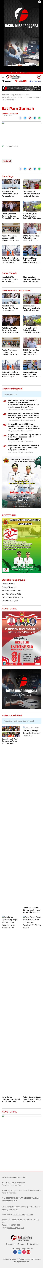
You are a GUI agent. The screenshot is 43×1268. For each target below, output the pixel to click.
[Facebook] (15, 1252)
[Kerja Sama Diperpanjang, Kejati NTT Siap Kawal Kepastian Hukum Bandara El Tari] (11, 1005)
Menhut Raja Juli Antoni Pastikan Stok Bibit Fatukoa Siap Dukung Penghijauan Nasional (31, 216)
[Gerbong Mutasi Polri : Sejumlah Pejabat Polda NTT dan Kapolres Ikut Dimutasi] (32, 250)
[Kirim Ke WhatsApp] (39, 118)
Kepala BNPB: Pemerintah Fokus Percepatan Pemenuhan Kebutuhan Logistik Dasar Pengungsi (10, 193)
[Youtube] (28, 1252)
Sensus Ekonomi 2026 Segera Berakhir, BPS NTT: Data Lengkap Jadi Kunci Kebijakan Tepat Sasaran (24, 426)
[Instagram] (24, 1252)
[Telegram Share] (34, 118)
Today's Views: (8, 587)
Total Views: (7, 601)
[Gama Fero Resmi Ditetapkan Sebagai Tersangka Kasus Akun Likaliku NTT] (32, 816)
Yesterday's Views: (9, 590)
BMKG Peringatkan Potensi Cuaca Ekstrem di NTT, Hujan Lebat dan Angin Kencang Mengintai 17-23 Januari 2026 (31, 238)
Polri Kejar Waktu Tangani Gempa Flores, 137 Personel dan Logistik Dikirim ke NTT (11, 216)
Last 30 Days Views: (10, 597)
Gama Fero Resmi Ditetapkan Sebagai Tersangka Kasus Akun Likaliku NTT (31, 910)
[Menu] (3, 77)
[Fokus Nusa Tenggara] (13, 77)
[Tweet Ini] (25, 118)
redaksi (5, 113)
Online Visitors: (8, 584)
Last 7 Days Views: (9, 594)
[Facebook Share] (20, 118)
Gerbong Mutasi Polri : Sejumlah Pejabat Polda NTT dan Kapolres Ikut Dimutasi (31, 260)
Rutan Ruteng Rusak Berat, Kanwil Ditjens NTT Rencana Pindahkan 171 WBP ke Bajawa (32, 1099)
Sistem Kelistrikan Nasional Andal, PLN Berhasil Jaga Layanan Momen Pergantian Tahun (11, 260)
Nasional (14, 113)
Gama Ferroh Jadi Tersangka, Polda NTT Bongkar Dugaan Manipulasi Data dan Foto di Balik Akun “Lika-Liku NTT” (10, 741)
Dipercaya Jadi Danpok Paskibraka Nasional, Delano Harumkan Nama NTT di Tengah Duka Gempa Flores (32, 193)
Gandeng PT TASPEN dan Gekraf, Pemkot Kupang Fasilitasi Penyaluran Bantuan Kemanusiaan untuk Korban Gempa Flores (23, 403)
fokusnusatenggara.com (23, 1214)
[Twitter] (20, 1252)
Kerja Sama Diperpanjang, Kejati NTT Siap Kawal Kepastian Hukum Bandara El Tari (24, 437)
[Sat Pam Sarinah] (11, 150)
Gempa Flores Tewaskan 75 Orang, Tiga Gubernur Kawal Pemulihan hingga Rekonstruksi (23, 447)
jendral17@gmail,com (15, 1228)
